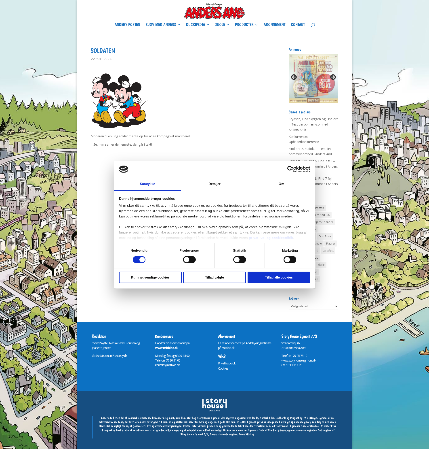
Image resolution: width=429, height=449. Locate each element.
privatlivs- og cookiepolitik (271, 238)
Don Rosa (325, 236)
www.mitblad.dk (166, 348)
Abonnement (274, 25)
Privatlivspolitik (227, 363)
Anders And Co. (320, 215)
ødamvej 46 (292, 343)
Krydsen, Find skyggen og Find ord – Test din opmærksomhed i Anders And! (313, 124)
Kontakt (298, 25)
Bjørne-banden (324, 222)
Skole (220, 25)
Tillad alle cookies (279, 277)
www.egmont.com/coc (293, 430)
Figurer (330, 243)
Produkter (244, 25)
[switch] (189, 259)
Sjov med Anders (161, 25)
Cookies (223, 368)
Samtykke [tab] (147, 184)
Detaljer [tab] (214, 184)
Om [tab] (281, 184)
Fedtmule (316, 243)
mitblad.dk (228, 348)
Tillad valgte (214, 277)
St (282, 343)
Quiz (315, 258)
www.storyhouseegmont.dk (298, 360)
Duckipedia (195, 25)
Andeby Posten (127, 25)
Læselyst (328, 250)
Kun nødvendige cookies (150, 277)
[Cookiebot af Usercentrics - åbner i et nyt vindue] (290, 169)
